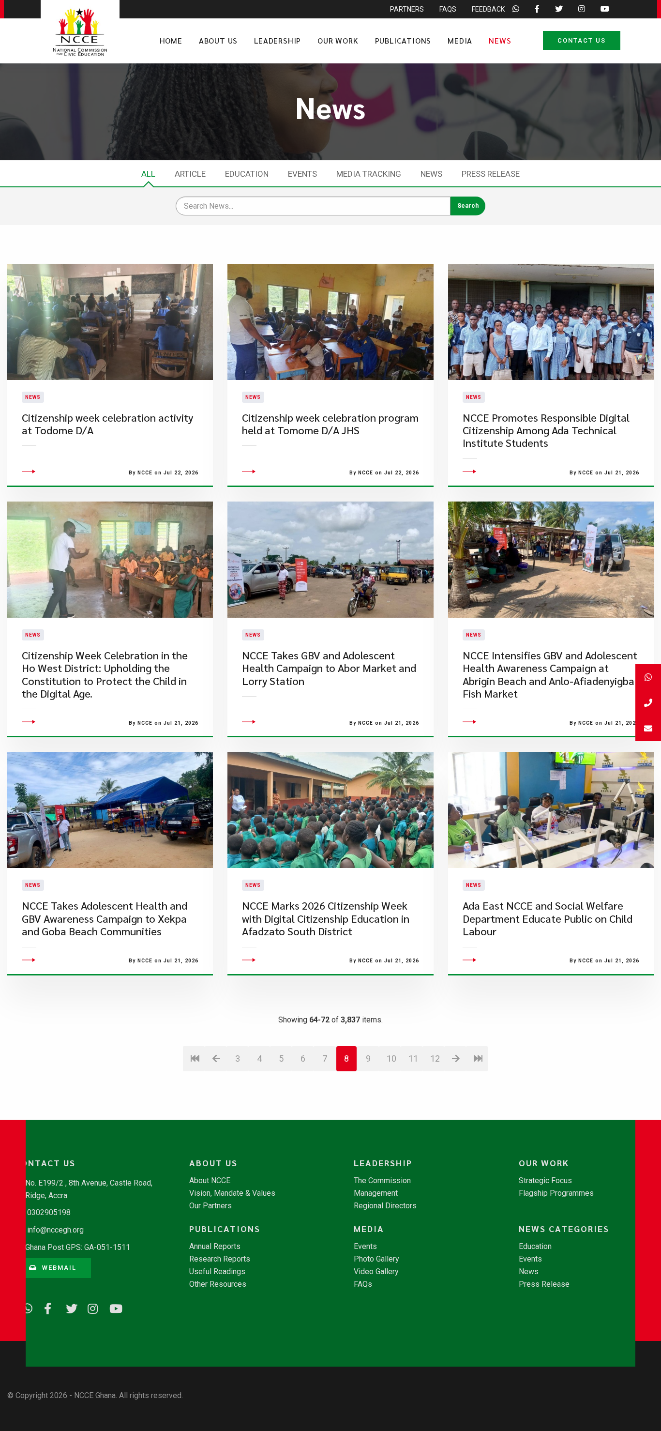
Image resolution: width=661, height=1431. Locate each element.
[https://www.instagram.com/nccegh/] (89, 1307)
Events (302, 174)
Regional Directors (385, 1206)
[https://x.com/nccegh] (67, 1307)
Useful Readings (217, 1272)
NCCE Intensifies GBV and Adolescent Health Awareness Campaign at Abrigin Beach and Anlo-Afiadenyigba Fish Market (550, 674)
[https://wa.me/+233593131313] (24, 1307)
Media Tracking (368, 174)
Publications (403, 40)
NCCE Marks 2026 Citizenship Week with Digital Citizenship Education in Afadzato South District (325, 918)
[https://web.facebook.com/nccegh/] (46, 1307)
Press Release (491, 174)
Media (460, 40)
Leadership (277, 40)
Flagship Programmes (556, 1193)
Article (190, 174)
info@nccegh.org (55, 1229)
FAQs (447, 9)
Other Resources (217, 1284)
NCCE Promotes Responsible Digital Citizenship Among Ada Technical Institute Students (546, 430)
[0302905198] (648, 703)
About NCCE (209, 1181)
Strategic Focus (545, 1181)
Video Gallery (376, 1272)
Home (171, 40)
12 (435, 1058)
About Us (218, 40)
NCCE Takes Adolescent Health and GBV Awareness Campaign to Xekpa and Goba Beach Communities (104, 918)
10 (391, 1058)
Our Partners (210, 1206)
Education (247, 174)
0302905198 (49, 1212)
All (148, 174)
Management (376, 1193)
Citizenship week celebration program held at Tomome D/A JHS (330, 424)
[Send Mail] (648, 728)
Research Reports (219, 1259)
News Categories (564, 1228)
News (500, 40)
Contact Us (581, 40)
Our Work (337, 40)
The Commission (382, 1181)
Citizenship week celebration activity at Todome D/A (107, 424)
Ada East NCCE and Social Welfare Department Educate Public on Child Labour (547, 918)
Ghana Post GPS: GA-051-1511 (77, 1247)
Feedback (488, 9)
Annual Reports (214, 1246)
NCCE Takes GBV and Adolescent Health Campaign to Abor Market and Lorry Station (329, 668)
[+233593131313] (648, 677)
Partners (407, 9)
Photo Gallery (376, 1259)
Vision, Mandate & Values (232, 1193)
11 (413, 1058)
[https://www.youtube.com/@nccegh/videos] (111, 1307)
